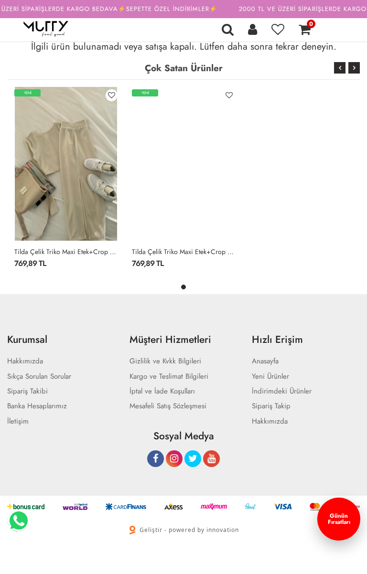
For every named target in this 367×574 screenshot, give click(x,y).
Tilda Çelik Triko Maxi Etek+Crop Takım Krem (66, 251)
